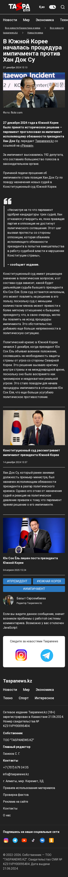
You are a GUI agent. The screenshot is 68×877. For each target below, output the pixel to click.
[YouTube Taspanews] (24, 840)
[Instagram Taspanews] (21, 655)
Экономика (45, 20)
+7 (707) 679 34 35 (16, 767)
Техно (8, 698)
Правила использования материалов (29, 788)
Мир (26, 20)
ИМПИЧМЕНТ (34, 589)
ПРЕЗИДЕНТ (17, 581)
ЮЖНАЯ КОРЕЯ (49, 581)
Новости (10, 20)
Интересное (44, 698)
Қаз (42, 7)
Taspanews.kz (44, 141)
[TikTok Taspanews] (33, 840)
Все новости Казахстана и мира (22, 27)
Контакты (10, 808)
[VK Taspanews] (42, 840)
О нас (7, 815)
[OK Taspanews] (51, 840)
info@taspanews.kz (16, 774)
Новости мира (35, 32)
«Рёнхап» (26, 145)
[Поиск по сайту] (62, 7)
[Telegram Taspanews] (47, 655)
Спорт (24, 698)
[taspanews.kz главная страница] (19, 7)
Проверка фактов (16, 795)
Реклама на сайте (15, 801)
